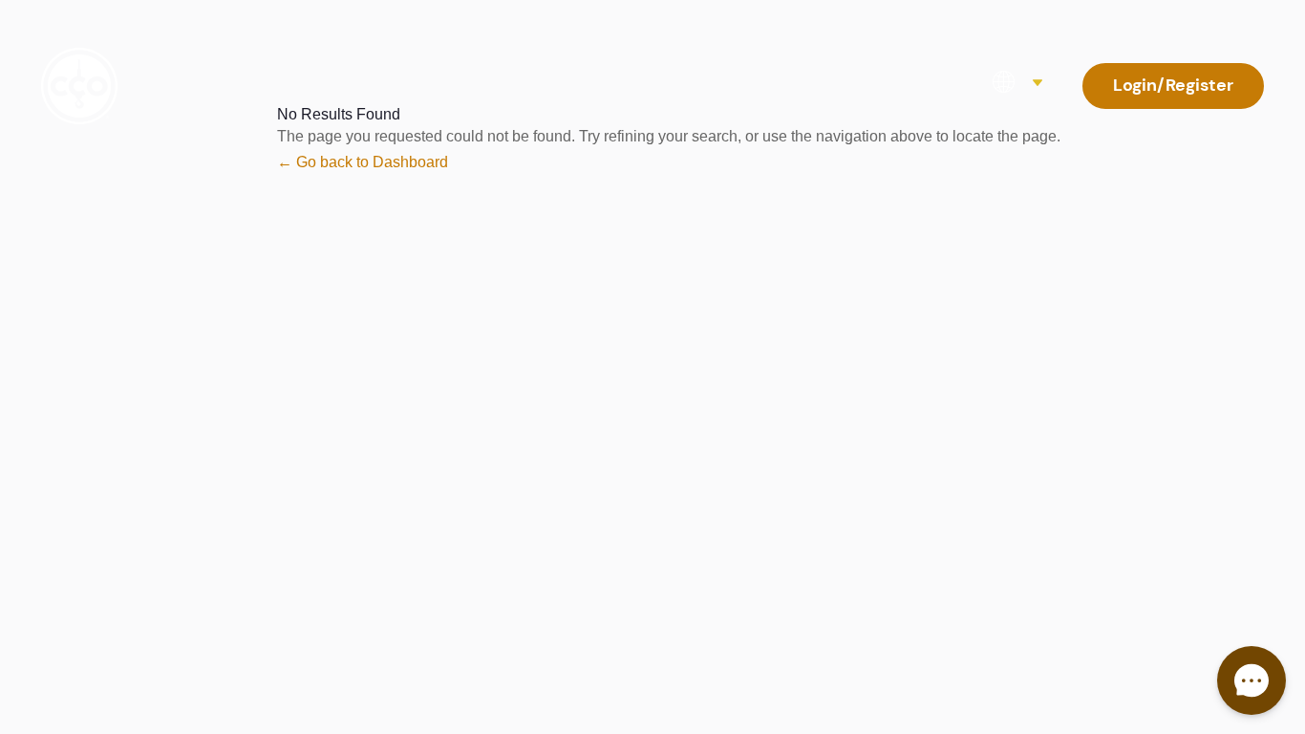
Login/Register (1173, 85)
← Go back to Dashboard (362, 162)
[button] (1251, 680)
